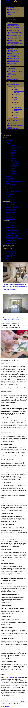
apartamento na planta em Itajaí (9, 378)
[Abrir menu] (1, 133)
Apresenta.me (4, 700)
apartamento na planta (13, 677)
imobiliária (13, 687)
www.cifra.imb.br (5, 706)
